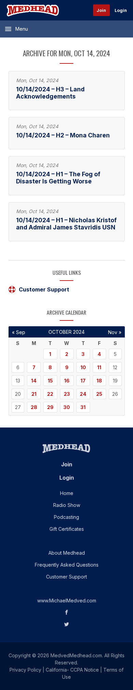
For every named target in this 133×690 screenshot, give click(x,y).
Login (121, 10)
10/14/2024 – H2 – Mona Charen (63, 135)
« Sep (18, 332)
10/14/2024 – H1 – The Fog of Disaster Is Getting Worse (58, 177)
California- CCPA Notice (72, 670)
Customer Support (44, 289)
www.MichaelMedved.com (66, 600)
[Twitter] (67, 624)
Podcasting (66, 517)
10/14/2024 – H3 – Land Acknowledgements (50, 93)
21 (33, 394)
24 (83, 394)
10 (83, 367)
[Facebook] (67, 612)
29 (50, 407)
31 (83, 407)
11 (99, 367)
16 (67, 381)
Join (101, 10)
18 (99, 381)
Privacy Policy (25, 670)
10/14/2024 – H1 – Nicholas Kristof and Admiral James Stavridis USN (66, 223)
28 (34, 407)
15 (50, 381)
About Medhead (66, 553)
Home (66, 493)
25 (99, 394)
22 (50, 394)
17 (83, 381)
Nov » (114, 332)
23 (67, 394)
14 (33, 381)
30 (66, 407)
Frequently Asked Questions (67, 565)
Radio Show (66, 505)
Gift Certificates (66, 529)
